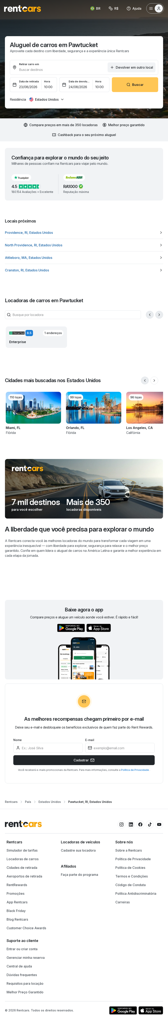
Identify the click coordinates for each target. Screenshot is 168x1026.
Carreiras (122, 902)
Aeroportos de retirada (24, 876)
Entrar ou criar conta (22, 949)
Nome (17, 740)
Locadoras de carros (23, 859)
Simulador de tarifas (22, 850)
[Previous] (150, 315)
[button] (24, 177)
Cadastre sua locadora (78, 850)
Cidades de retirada (22, 868)
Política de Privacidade (135, 769)
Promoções (15, 893)
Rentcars (11, 802)
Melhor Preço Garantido (25, 992)
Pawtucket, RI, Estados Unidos (90, 802)
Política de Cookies (130, 868)
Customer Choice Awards (26, 928)
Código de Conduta (130, 885)
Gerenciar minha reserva (26, 958)
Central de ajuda (19, 966)
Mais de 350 (88, 502)
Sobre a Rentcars (128, 850)
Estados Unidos (50, 802)
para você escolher (27, 509)
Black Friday (16, 911)
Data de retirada (29, 81)
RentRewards (17, 885)
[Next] (159, 315)
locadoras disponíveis (83, 509)
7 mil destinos (35, 502)
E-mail (89, 740)
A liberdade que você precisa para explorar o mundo (79, 529)
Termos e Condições (131, 876)
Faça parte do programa (79, 875)
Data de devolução (79, 81)
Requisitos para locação (25, 983)
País (28, 802)
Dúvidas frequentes (22, 975)
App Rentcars (17, 902)
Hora (47, 81)
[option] (84, 232)
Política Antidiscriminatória (135, 893)
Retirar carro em (29, 64)
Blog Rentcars (17, 919)
